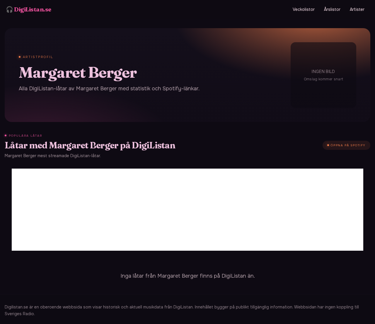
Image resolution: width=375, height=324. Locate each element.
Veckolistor (304, 9)
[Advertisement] (187, 210)
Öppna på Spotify (348, 145)
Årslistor (332, 9)
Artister (357, 9)
